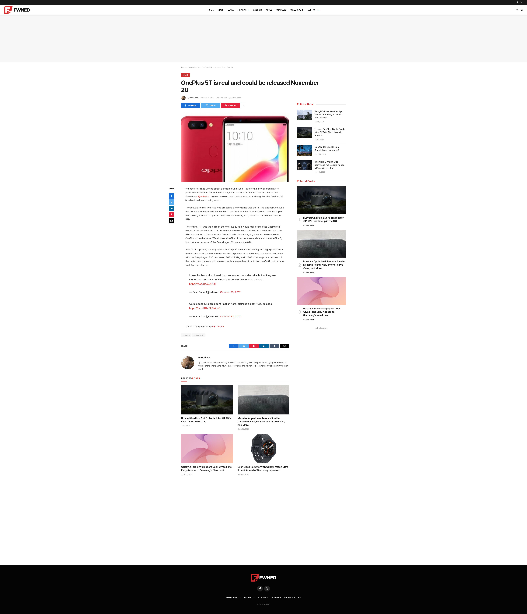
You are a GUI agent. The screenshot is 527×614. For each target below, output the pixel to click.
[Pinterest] (171, 214)
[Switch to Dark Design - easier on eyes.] (517, 10)
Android (257, 10)
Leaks (231, 10)
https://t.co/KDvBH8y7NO (204, 308)
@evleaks (203, 196)
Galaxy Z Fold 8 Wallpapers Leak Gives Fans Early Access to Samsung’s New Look (206, 468)
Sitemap (276, 597)
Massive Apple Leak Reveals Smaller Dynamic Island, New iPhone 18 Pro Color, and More (261, 421)
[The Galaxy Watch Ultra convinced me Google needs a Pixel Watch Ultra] (304, 165)
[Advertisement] (263, 38)
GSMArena (218, 326)
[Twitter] (171, 202)
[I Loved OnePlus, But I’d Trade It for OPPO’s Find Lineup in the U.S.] (207, 399)
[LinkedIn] (171, 208)
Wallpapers (296, 10)
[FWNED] (17, 10)
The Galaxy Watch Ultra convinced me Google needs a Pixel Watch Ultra (329, 164)
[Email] (171, 220)
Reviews (242, 10)
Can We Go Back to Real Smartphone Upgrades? (327, 148)
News (220, 10)
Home (211, 10)
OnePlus (186, 335)
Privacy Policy (292, 597)
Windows (281, 10)
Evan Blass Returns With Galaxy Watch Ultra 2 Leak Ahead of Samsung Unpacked (263, 468)
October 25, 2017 (230, 292)
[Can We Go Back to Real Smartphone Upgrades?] (304, 150)
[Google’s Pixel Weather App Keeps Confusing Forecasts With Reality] (304, 115)
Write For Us (233, 597)
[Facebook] (171, 196)
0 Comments (222, 98)
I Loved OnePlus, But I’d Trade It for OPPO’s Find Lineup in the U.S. (206, 420)
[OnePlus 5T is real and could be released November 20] (235, 147)
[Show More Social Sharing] (243, 105)
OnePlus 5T (199, 335)
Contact (312, 10)
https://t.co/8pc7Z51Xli (202, 283)
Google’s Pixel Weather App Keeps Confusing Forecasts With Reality (329, 114)
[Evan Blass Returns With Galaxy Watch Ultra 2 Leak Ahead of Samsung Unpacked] (263, 448)
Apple (269, 10)
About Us (249, 597)
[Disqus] (235, 519)
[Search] (521, 10)
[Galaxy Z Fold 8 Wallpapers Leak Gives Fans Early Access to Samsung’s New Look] (207, 448)
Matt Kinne (194, 98)
